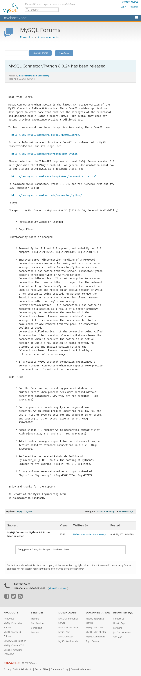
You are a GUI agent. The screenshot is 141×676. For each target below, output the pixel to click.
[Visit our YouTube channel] (20, 598)
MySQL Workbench (68, 641)
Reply (19, 511)
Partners (117, 627)
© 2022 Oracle (29, 663)
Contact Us (118, 618)
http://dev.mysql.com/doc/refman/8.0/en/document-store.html (54, 176)
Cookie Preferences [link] (81, 669)
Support (35, 632)
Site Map (117, 637)
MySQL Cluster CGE (14, 645)
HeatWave (9, 618)
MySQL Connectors (95, 636)
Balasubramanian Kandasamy (89, 534)
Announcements (48, 37)
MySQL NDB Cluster (68, 627)
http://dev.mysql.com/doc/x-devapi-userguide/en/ (45, 134)
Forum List (27, 37)
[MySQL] (10, 7)
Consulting (36, 627)
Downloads (67, 612)
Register (134, 6)
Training (35, 618)
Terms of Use (41, 669)
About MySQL (123, 612)
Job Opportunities (122, 632)
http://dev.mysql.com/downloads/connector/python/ (46, 195)
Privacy (7, 669)
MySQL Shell (64, 632)
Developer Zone (15, 18)
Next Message (126, 511)
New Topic (64, 53)
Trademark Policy (59, 669)
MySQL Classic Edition (15, 640)
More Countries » (58, 588)
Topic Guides (92, 641)
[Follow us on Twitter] (13, 598)
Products (11, 612)
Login (123, 6)
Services (37, 612)
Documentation (98, 612)
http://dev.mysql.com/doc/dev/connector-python (44, 153)
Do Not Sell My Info (22, 669)
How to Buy (119, 623)
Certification (37, 623)
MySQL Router (65, 636)
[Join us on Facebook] (7, 598)
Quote (29, 511)
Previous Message (106, 511)
